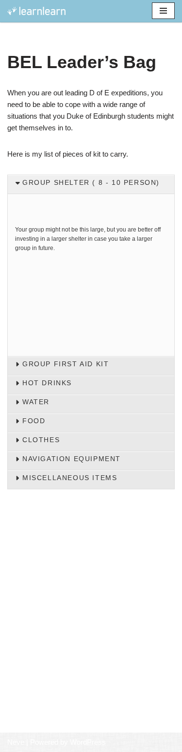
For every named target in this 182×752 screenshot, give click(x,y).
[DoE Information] (36, 11)
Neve (15, 742)
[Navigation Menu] (163, 10)
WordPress (88, 742)
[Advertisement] (91, 638)
